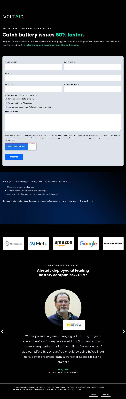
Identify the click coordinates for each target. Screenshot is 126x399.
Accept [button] (93, 394)
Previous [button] (3, 331)
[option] (63, 331)
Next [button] (123, 331)
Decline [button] (106, 394)
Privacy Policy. (10, 140)
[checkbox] (63, 103)
